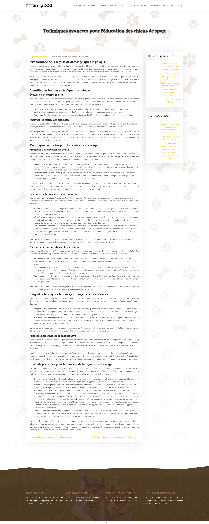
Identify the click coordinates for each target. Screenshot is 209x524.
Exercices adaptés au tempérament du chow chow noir (115, 437)
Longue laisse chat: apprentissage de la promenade (52, 437)
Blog (180, 5)
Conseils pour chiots (108, 5)
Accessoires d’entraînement (162, 5)
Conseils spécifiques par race (133, 5)
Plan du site (104, 522)
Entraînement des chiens (84, 5)
